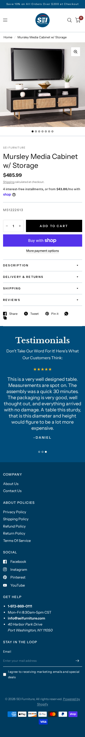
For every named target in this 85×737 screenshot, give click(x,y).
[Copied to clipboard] (6, 318)
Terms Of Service (17, 540)
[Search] (69, 20)
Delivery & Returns (23, 277)
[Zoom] (75, 51)
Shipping (8, 182)
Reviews (12, 300)
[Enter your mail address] (77, 660)
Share (13, 313)
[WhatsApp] (67, 313)
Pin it (55, 313)
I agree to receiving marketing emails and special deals (44, 674)
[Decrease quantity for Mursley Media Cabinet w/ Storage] (6, 226)
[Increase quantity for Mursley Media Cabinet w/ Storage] (19, 226)
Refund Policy (14, 526)
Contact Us (12, 491)
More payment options (42, 250)
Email (7, 651)
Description (16, 265)
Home (8, 37)
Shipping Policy (16, 519)
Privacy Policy (14, 512)
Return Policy (14, 533)
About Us (10, 483)
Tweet (34, 313)
